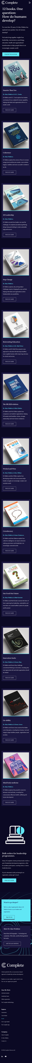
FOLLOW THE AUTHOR (11, 54)
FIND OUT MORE (9, 110)
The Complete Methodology (7, 1002)
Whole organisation (5, 999)
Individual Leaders (5, 993)
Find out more (9, 880)
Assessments (4, 1012)
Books (2, 1018)
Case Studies (4, 1015)
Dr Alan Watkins (4, 1038)
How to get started (5, 1021)
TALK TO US (9, 917)
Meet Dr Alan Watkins (12, 943)
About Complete (5, 1035)
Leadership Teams (5, 996)
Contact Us (3, 1041)
